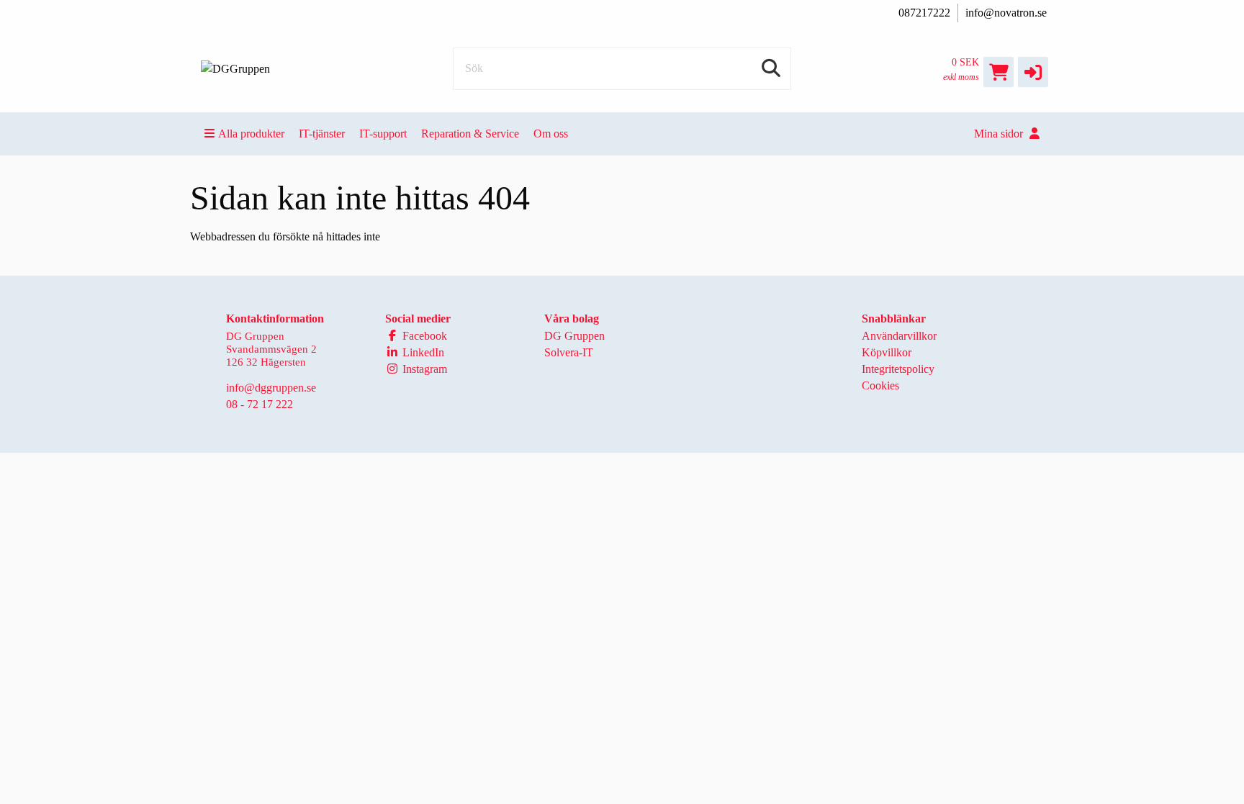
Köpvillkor (886, 352)
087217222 (924, 12)
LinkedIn (422, 352)
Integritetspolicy (898, 369)
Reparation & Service (470, 133)
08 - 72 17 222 (259, 404)
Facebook (423, 336)
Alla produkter (251, 133)
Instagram (423, 369)
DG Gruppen (574, 336)
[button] (1033, 72)
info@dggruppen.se (271, 387)
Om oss (550, 133)
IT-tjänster (322, 133)
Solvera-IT (568, 352)
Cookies (880, 385)
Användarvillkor (899, 336)
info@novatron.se (1006, 12)
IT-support (383, 133)
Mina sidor (1000, 133)
